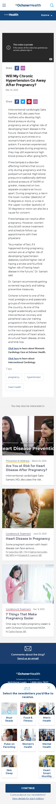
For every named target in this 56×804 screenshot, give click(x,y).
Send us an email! (28, 658)
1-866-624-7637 (39, 682)
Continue (28, 788)
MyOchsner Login (17, 682)
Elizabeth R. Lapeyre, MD (30, 555)
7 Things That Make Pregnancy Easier (21, 616)
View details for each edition (28, 798)
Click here (13, 348)
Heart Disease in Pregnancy (28, 539)
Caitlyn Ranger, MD (17, 631)
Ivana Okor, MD (16, 552)
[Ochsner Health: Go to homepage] (28, 4)
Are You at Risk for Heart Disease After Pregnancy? (26, 468)
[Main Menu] (4, 5)
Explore (45, 15)
